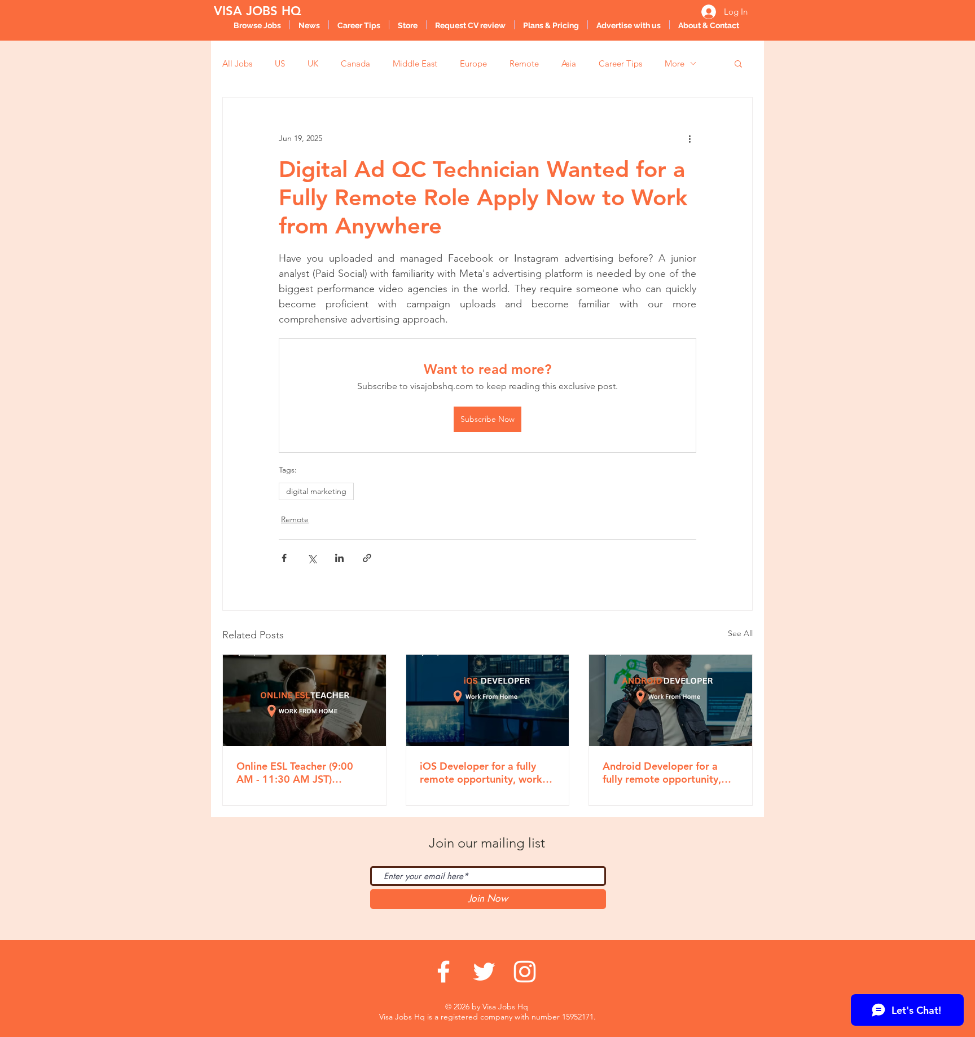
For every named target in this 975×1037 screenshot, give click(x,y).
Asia (568, 63)
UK (313, 63)
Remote (524, 63)
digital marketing (316, 491)
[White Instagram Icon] (524, 971)
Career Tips (620, 63)
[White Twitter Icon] (484, 971)
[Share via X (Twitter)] (311, 558)
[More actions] (689, 138)
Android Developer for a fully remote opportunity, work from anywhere (662, 773)
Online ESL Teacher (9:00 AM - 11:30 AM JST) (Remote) (294, 773)
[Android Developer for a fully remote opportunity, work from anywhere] (670, 700)
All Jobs (237, 63)
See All (740, 633)
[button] (738, 63)
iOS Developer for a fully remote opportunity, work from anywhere (481, 773)
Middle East (415, 63)
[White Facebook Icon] (443, 971)
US (280, 63)
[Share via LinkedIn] (339, 558)
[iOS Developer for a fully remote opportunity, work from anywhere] (487, 700)
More (674, 63)
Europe (473, 63)
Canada (355, 63)
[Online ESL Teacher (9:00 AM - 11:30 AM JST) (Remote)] (304, 700)
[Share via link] (367, 558)
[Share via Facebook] (284, 558)
